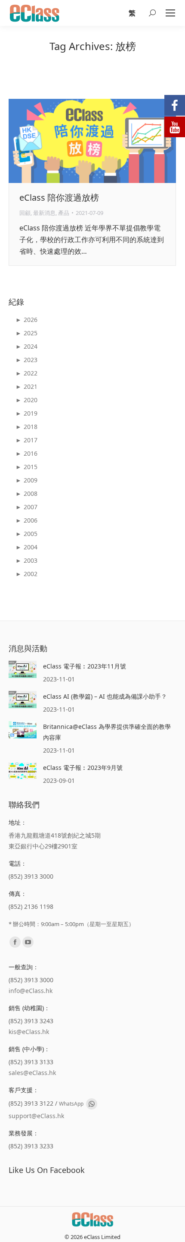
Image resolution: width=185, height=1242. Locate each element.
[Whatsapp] (91, 1104)
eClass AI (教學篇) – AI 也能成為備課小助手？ (105, 696)
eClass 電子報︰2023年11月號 (84, 666)
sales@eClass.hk (32, 1073)
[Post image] (23, 669)
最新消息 (44, 213)
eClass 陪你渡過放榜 (59, 197)
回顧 (25, 213)
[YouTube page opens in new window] (28, 942)
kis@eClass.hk (29, 1032)
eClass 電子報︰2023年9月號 (83, 767)
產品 (63, 213)
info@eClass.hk (30, 991)
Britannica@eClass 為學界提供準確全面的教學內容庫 (107, 731)
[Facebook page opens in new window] (15, 942)
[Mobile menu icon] (170, 13)
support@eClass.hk (36, 1116)
